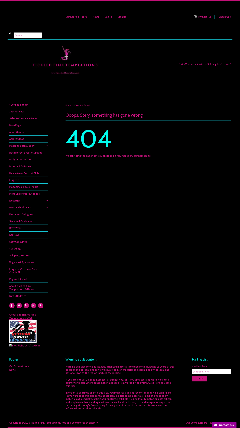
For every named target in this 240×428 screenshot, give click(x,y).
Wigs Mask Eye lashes (21, 262)
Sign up (122, 16)
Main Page (15, 125)
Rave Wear (15, 228)
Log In (108, 16)
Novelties (28, 200)
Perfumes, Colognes (21, 214)
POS (63, 422)
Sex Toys (28, 234)
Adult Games (16, 132)
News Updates (17, 296)
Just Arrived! (16, 111)
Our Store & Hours (76, 16)
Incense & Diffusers (28, 166)
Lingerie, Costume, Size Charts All (23, 270)
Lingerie (28, 180)
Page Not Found (82, 105)
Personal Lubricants (28, 207)
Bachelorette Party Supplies (25, 152)
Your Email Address (201, 366)
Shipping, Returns (19, 255)
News (96, 16)
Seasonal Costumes (20, 221)
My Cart (204, 16)
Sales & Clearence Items (23, 118)
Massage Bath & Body (28, 145)
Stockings (15, 248)
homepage (144, 155)
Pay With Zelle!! (18, 279)
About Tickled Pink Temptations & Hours (21, 287)
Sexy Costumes (18, 241)
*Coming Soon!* (18, 104)
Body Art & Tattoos (20, 159)
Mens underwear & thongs (24, 193)
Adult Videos (28, 139)
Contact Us (225, 424)
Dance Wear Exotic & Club (24, 173)
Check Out (225, 16)
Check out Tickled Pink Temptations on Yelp (22, 316)
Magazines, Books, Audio (23, 187)
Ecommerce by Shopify (85, 422)
